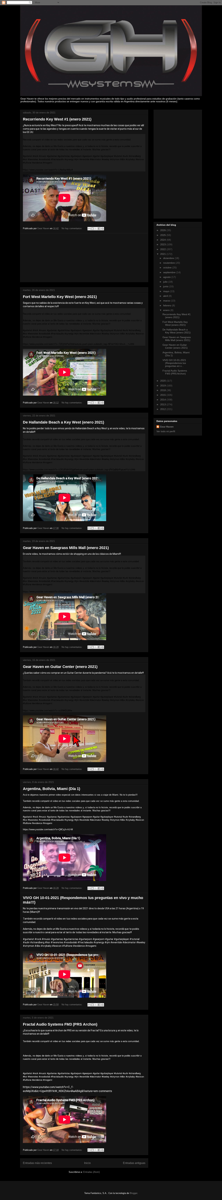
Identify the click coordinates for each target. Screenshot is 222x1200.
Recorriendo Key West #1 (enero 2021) (57, 119)
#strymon (28, 945)
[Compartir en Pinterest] (102, 228)
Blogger (133, 1193)
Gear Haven (167, 426)
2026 (163, 230)
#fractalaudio (85, 942)
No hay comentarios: (72, 228)
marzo (167, 300)
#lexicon (57, 945)
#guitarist (28, 939)
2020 (163, 380)
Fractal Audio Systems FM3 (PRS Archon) (60, 1024)
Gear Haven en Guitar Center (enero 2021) (60, 666)
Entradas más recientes (37, 1163)
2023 (163, 244)
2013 (163, 404)
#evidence (79, 945)
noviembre (169, 262)
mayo (166, 291)
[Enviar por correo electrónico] (89, 228)
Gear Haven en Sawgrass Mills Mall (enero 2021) (66, 548)
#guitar (109, 939)
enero (166, 310)
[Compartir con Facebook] (99, 228)
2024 (163, 239)
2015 (163, 395)
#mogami (90, 945)
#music (46, 939)
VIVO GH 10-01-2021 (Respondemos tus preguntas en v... (174, 363)
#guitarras (57, 939)
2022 (163, 249)
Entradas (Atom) (91, 1172)
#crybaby (46, 945)
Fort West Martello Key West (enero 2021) (60, 297)
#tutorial (134, 939)
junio (166, 286)
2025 (163, 235)
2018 (163, 390)
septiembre (169, 272)
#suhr (26, 942)
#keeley (140, 942)
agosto (167, 277)
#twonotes (57, 942)
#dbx (37, 945)
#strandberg (37, 942)
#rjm (107, 942)
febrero (167, 305)
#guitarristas (70, 939)
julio (165, 281)
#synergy (98, 942)
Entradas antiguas (134, 1163)
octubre (167, 267)
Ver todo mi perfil (165, 431)
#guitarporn (85, 939)
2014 (163, 399)
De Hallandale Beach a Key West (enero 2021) (63, 422)
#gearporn (99, 939)
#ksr (47, 942)
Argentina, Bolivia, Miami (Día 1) (51, 789)
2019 (163, 385)
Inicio (87, 1163)
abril (166, 296)
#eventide (116, 942)
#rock (38, 939)
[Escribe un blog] (92, 228)
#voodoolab (70, 942)
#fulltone (67, 945)
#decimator (129, 942)
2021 (163, 254)
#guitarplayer (121, 939)
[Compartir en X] (95, 228)
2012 (163, 409)
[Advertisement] (84, 257)
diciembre (169, 258)
